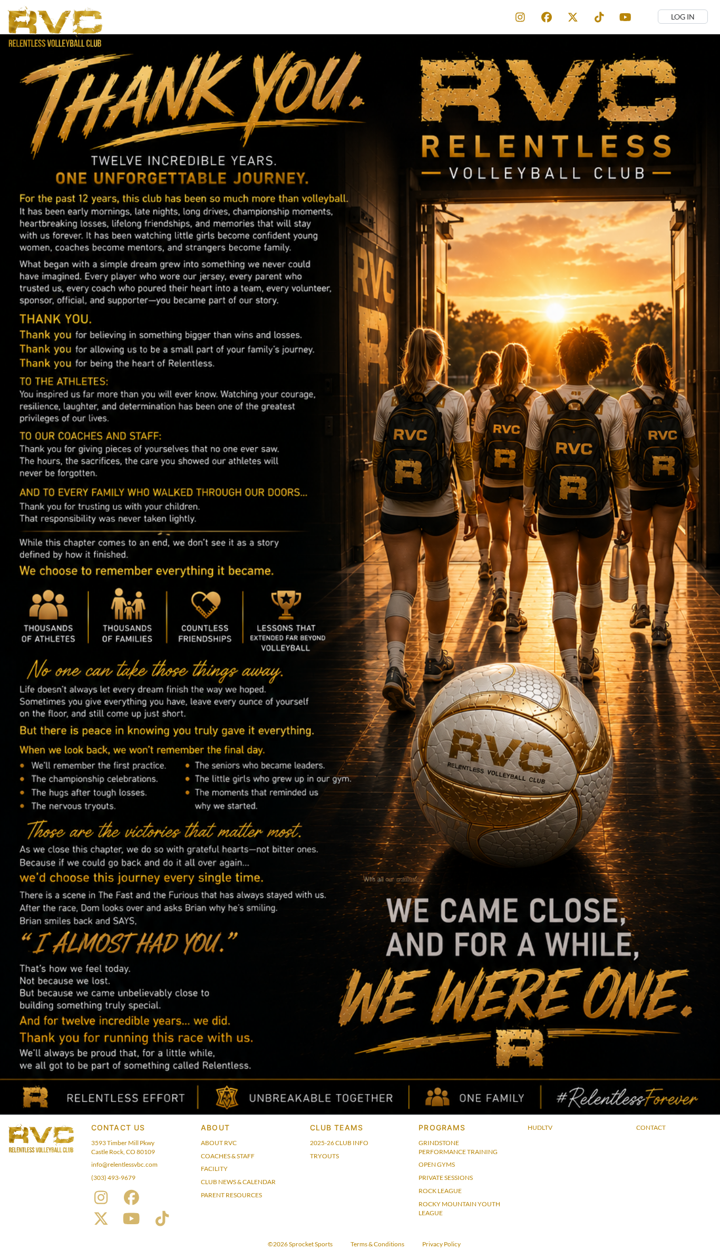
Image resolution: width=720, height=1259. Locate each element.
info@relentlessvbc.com (124, 1164)
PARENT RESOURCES (231, 1195)
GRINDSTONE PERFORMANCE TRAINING (458, 1147)
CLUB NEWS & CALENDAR (238, 1182)
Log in (683, 16)
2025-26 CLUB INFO (339, 1143)
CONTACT (651, 1127)
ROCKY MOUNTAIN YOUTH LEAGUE (459, 1208)
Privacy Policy (441, 1244)
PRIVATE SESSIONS (446, 1177)
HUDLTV (540, 1127)
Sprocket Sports (311, 1244)
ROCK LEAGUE (440, 1191)
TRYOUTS (324, 1156)
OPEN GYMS (437, 1164)
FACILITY (214, 1169)
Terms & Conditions (377, 1244)
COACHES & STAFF (228, 1156)
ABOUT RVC (219, 1143)
